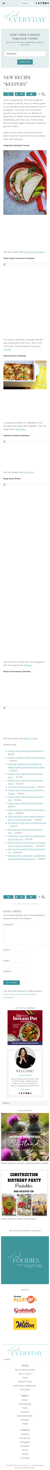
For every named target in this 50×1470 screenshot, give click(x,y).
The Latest (25, 1389)
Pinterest (25, 1446)
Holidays (25, 1412)
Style (25, 1408)
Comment (9, 924)
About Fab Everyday (25, 1369)
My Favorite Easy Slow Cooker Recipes (27, 823)
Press (25, 1377)
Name (7, 950)
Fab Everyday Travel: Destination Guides (24, 1163)
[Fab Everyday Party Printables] (25, 1193)
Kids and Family (25, 1416)
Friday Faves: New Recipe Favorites (25, 803)
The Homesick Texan (34, 252)
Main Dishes (26, 904)
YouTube (25, 1458)
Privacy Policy (25, 1381)
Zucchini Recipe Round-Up (21, 787)
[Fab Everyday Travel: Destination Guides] (25, 1137)
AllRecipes (21, 429)
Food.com (29, 472)
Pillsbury (28, 665)
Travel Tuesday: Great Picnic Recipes (26, 757)
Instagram (25, 1442)
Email (6, 960)
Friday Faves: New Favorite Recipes (25, 751)
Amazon (25, 1434)
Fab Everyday (25, 16)
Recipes (25, 1419)
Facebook (25, 1438)
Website (7, 971)
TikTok (25, 1450)
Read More (25, 1090)
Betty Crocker (31, 738)
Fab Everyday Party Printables (18, 1219)
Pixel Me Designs (29, 1468)
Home (25, 1400)
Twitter (25, 1454)
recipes (35, 904)
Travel (25, 1423)
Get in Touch (25, 1373)
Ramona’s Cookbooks (25, 1385)
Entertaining (25, 1404)
